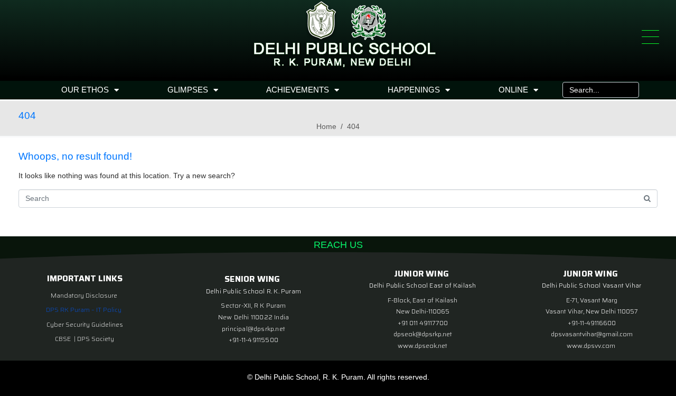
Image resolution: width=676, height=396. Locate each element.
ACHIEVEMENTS (297, 89)
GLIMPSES (187, 89)
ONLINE (513, 89)
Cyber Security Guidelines (84, 324)
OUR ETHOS (85, 89)
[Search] (628, 89)
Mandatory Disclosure (84, 295)
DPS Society (95, 339)
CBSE (63, 339)
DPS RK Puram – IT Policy (83, 310)
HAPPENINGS (414, 89)
